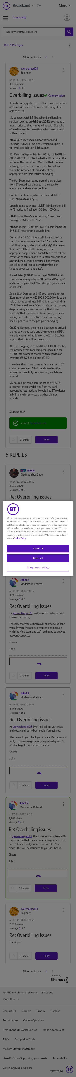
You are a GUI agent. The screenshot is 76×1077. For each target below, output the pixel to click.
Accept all (38, 548)
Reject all (38, 558)
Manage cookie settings (38, 568)
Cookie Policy (19, 538)
